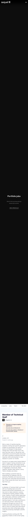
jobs (10, 406)
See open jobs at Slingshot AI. (13, 427)
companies (4, 406)
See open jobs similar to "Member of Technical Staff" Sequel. (14, 430)
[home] (5, 2)
